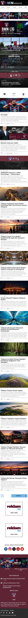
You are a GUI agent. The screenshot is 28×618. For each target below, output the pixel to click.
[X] (14, 549)
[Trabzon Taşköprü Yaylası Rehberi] (14, 409)
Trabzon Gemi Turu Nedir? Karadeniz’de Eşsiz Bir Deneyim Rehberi (13, 237)
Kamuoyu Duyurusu (5, 113)
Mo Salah (4, 115)
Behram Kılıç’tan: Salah (9, 143)
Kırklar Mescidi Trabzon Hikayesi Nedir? (13, 299)
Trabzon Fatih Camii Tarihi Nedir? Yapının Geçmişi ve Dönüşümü (13, 268)
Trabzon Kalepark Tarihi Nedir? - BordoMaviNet (12, 586)
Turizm (2, 234)
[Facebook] (6, 549)
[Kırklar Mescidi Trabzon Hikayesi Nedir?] (14, 288)
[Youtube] (18, 549)
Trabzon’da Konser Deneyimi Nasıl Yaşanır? (14, 479)
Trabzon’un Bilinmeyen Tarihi (11, 583)
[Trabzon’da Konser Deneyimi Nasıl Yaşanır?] (14, 468)
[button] (26, 2)
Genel (2, 326)
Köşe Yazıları (4, 141)
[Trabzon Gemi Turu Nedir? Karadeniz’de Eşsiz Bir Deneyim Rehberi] (14, 227)
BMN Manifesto (5, 610)
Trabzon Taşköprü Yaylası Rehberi (13, 419)
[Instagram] (10, 549)
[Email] (22, 549)
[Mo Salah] (14, 105)
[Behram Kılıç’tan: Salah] (14, 133)
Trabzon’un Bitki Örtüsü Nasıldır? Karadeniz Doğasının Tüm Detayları (13, 360)
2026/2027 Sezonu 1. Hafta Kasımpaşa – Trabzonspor (11, 173)
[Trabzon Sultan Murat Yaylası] (14, 381)
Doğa (2, 357)
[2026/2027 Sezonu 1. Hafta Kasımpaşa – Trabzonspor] (14, 163)
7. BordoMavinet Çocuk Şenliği (10, 50)
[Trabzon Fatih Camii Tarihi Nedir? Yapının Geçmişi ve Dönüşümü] (14, 258)
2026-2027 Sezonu (4, 170)
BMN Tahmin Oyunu (7, 67)
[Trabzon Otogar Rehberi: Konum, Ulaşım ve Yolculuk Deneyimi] (14, 437)
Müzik (20, 7)
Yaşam (8, 7)
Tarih (2, 7)
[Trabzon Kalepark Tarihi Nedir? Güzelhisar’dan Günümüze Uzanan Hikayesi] (14, 194)
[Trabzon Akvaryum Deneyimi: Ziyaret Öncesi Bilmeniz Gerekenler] (14, 318)
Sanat (14, 7)
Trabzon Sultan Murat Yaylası (12, 390)
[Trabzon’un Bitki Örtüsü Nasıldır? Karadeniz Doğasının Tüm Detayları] (14, 349)
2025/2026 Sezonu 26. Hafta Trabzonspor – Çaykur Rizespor (11, 83)
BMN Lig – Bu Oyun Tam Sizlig (10, 33)
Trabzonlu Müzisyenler (9, 445)
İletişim (12, 610)
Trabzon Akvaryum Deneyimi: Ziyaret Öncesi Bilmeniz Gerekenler (12, 329)
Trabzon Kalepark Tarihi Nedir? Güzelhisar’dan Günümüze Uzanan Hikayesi (14, 205)
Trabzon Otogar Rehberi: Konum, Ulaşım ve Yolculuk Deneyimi (13, 448)
